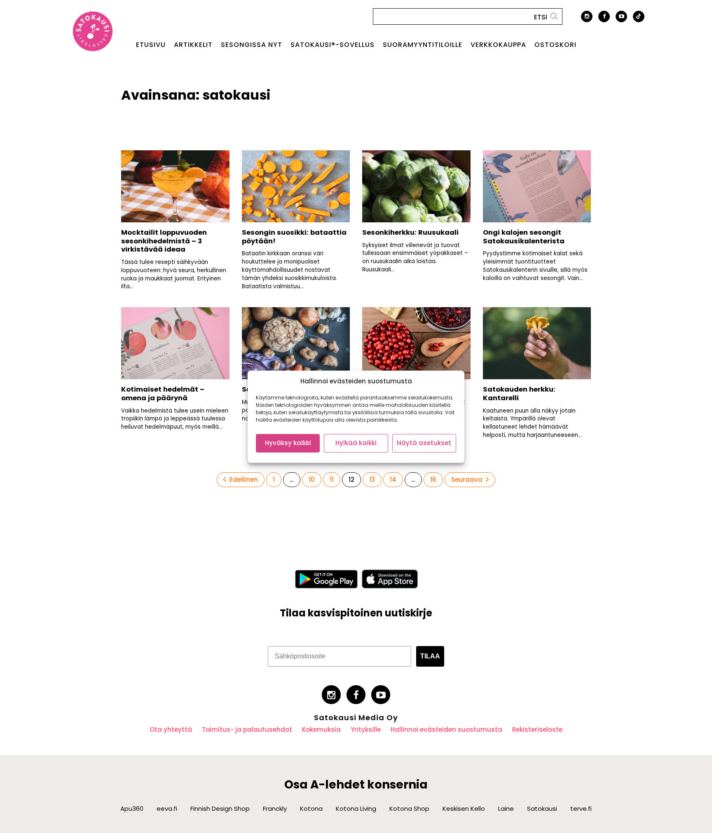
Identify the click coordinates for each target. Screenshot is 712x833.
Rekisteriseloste (537, 729)
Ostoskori (555, 44)
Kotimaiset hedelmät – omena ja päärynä (162, 394)
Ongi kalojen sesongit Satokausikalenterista (523, 237)
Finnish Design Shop (220, 808)
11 (334, 479)
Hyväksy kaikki (288, 443)
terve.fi (581, 808)
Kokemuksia (321, 729)
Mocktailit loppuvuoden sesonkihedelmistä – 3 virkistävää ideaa (164, 241)
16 (436, 479)
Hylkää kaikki (356, 443)
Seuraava (466, 479)
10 (314, 479)
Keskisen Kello (464, 808)
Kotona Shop (409, 808)
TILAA (430, 656)
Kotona (311, 808)
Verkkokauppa (498, 44)
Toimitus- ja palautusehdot (247, 729)
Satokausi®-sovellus (332, 44)
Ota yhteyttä (171, 729)
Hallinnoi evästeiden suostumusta (446, 729)
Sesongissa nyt (251, 44)
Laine (506, 808)
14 (396, 479)
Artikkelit (193, 44)
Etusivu (151, 44)
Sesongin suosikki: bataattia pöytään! (294, 237)
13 (375, 479)
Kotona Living (356, 808)
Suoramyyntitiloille (422, 44)
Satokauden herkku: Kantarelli (519, 394)
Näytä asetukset (424, 443)
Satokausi (542, 808)
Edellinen (244, 479)
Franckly (275, 808)
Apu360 (131, 808)
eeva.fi (167, 808)
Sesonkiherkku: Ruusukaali (410, 232)
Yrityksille (366, 729)
